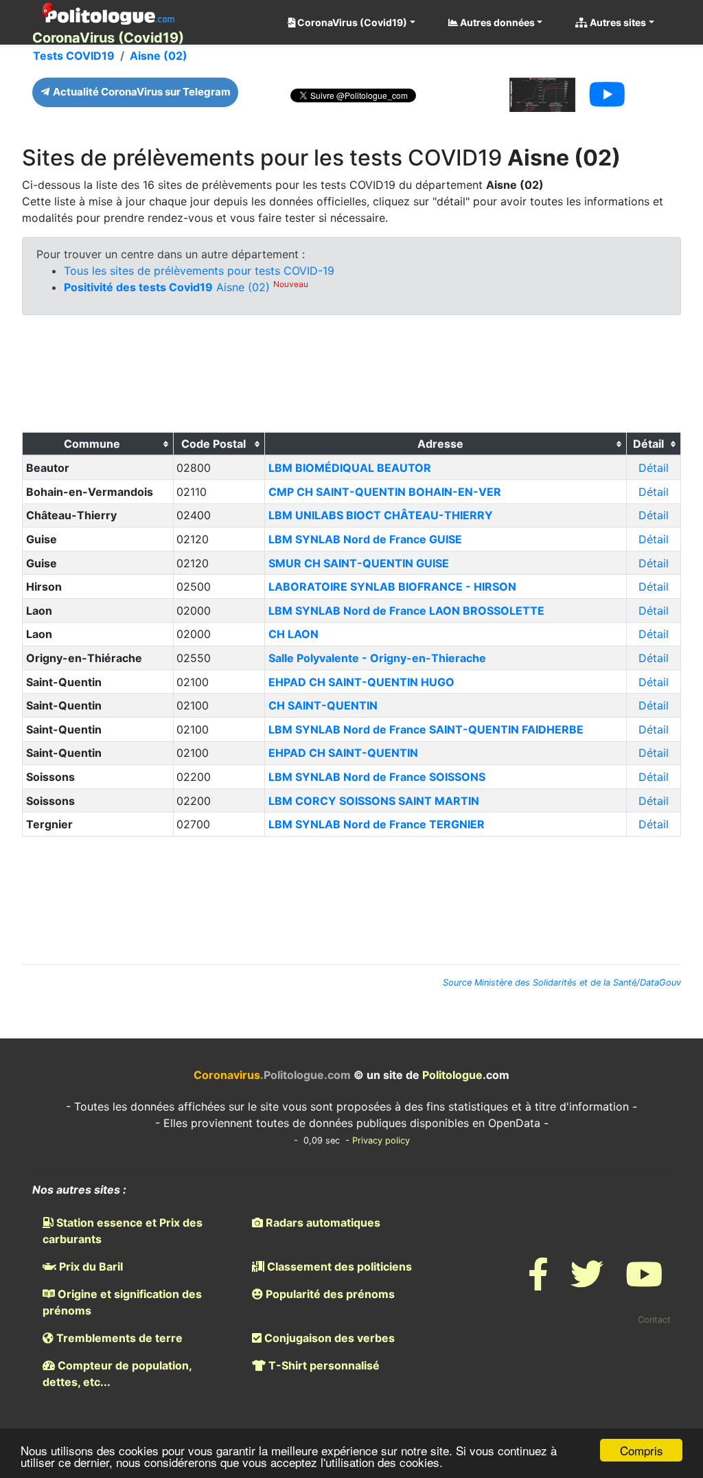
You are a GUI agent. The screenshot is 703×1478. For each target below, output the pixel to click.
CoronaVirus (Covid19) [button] (351, 22)
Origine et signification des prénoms (122, 1302)
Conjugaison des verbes (328, 1338)
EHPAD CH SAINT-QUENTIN (343, 753)
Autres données (496, 22)
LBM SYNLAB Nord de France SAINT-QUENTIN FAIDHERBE (426, 729)
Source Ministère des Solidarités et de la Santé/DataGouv (562, 982)
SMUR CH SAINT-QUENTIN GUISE (358, 563)
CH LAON (293, 634)
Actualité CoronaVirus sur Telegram (140, 91)
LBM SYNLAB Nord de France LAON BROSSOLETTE (406, 610)
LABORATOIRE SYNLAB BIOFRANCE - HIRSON (392, 586)
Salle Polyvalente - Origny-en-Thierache (377, 658)
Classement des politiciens (338, 1266)
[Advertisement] (351, 377)
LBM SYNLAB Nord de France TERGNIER (376, 824)
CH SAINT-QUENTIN (323, 705)
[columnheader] (98, 444)
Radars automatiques (321, 1222)
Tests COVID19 (74, 55)
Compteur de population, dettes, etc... (117, 1373)
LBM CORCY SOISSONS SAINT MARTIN (373, 801)
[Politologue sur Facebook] (538, 1282)
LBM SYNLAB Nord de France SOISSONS (376, 777)
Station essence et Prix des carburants (123, 1231)
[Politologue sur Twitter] (587, 1282)
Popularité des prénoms (329, 1294)
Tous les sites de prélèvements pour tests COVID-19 (199, 270)
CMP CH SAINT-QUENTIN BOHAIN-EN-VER (384, 492)
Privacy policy (381, 1140)
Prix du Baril (89, 1266)
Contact (654, 1320)
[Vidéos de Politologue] (644, 1282)
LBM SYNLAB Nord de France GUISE (365, 539)
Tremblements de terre (118, 1338)
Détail (653, 468)
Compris (641, 1450)
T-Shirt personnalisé (323, 1365)
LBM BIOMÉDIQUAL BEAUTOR (349, 468)
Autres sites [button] (617, 22)
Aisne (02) (158, 55)
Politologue (452, 1075)
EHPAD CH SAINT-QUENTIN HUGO (361, 682)
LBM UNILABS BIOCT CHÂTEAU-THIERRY (380, 515)
